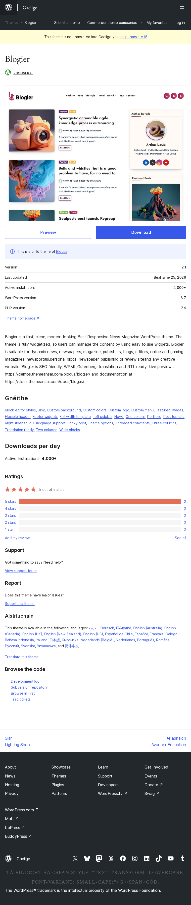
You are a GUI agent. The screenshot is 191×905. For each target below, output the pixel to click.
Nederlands (125, 640)
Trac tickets (21, 699)
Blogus (61, 251)
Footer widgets (45, 416)
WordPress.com (22, 809)
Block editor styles (20, 410)
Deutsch (107, 628)
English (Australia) (147, 628)
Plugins (57, 784)
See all (180, 538)
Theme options (100, 423)
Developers (108, 784)
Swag (152, 793)
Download (141, 232)
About (10, 767)
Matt (12, 818)
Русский (12, 646)
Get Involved (156, 767)
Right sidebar (16, 423)
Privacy (12, 793)
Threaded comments (132, 423)
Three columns (164, 423)
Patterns (59, 793)
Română (162, 640)
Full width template (75, 416)
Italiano (42, 640)
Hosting (12, 784)
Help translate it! (133, 37)
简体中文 (72, 646)
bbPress (15, 827)
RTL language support (47, 423)
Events (150, 776)
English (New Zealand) (62, 634)
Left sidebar (102, 416)
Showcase (61, 767)
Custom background (64, 410)
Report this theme (20, 603)
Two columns (46, 430)
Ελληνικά (123, 628)
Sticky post (76, 423)
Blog (41, 410)
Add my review (17, 538)
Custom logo (118, 410)
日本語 (54, 640)
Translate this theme (22, 657)
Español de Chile (119, 634)
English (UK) (32, 634)
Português (145, 640)
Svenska (28, 646)
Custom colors (94, 410)
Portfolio (154, 416)
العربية (93, 628)
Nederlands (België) (97, 640)
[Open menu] (183, 7)
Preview (48, 232)
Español (141, 634)
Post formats (173, 416)
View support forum (21, 571)
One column (135, 416)
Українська (46, 646)
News (119, 416)
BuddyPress (18, 836)
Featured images (169, 410)
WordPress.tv (113, 793)
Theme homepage (20, 318)
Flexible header (18, 416)
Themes (11, 22)
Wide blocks (69, 430)
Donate (153, 784)
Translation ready (19, 430)
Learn (103, 767)
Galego (171, 634)
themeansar (23, 72)
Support (105, 776)
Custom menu (142, 410)
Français (156, 634)
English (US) (93, 634)
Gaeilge (23, 858)
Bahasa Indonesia (19, 640)
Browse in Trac (23, 693)
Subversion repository (29, 687)
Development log (25, 681)
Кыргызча (70, 640)
